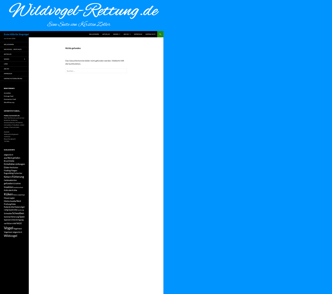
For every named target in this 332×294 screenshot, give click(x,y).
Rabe (13, 204)
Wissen (115, 34)
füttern (8, 176)
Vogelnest (17, 229)
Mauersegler (9, 198)
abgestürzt (8, 155)
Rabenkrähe (9, 207)
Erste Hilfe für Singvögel (16, 34)
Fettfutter (14, 167)
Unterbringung (17, 220)
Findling (7, 170)
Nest (18, 201)
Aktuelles (106, 34)
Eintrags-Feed (8, 96)
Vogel (8, 228)
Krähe (14, 190)
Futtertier (18, 173)
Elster (6, 167)
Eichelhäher (9, 164)
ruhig (6, 210)
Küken (8, 194)
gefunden (8, 183)
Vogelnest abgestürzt (13, 232)
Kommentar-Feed (10, 99)
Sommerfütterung (11, 217)
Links (6, 64)
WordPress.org (9, 102)
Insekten (8, 187)
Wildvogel (10, 235)
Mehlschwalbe (10, 201)
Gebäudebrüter (10, 180)
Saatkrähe (13, 210)
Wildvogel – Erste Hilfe (13, 49)
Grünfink (17, 183)
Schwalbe (8, 213)
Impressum (138, 34)
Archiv (126, 34)
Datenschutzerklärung (13, 78)
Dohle (11, 161)
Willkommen (94, 34)
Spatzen (7, 220)
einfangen (20, 164)
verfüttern (8, 223)
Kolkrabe (8, 190)
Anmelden (7, 93)
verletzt (17, 223)
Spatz (22, 216)
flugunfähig (8, 173)
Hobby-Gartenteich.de (12, 116)
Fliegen (14, 170)
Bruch (6, 161)
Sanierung (21, 210)
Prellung (7, 204)
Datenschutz (150, 34)
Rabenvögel (20, 207)
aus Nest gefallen (12, 157)
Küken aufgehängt (19, 195)
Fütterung (18, 176)
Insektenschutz (18, 187)
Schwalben (18, 213)
